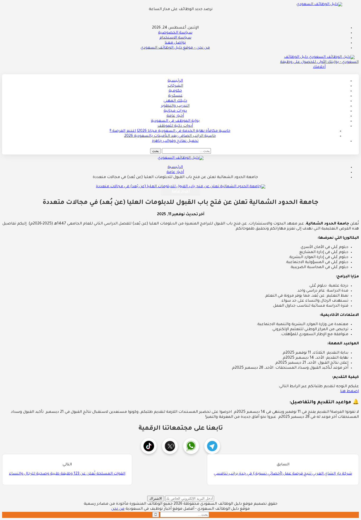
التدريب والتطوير (175, 106)
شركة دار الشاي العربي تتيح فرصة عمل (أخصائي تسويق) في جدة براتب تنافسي (283, 474)
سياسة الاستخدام (175, 38)
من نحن (117, 509)
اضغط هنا (349, 392)
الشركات (175, 86)
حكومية (175, 91)
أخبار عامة (175, 116)
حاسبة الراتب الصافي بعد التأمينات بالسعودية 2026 (170, 136)
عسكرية (175, 96)
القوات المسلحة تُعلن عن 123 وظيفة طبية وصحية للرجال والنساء (67, 474)
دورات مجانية (175, 111)
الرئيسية (175, 81)
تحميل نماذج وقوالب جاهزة (175, 141)
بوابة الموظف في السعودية (175, 121)
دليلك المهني (175, 101)
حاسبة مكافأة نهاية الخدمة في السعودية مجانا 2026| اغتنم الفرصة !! (170, 131)
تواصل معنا (175, 43)
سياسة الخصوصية (175, 33)
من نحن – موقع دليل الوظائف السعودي (175, 48)
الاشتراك (155, 498)
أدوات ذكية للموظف (175, 126)
